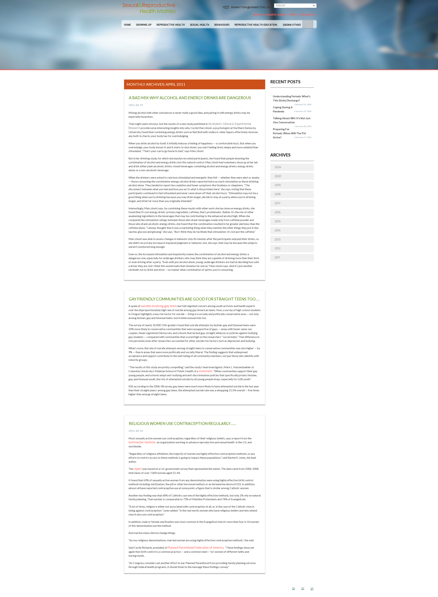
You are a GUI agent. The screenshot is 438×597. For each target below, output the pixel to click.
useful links (257, 589)
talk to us (236, 589)
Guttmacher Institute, (142, 442)
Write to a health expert (269, 14)
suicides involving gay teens (159, 306)
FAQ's (293, 14)
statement (205, 371)
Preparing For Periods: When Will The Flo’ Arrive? (289, 133)
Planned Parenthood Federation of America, (196, 547)
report (138, 469)
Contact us (307, 14)
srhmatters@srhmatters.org (251, 7)
